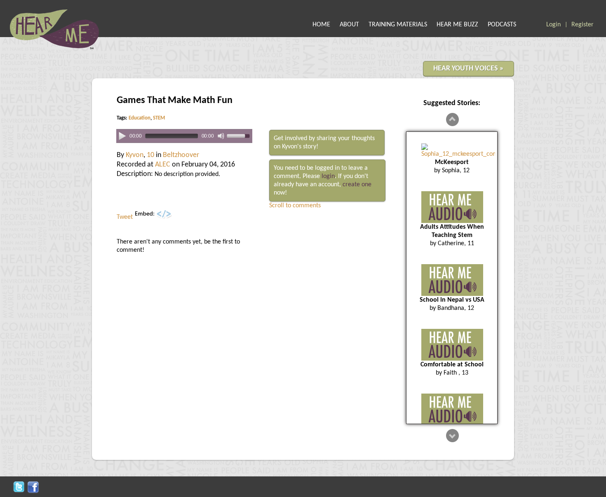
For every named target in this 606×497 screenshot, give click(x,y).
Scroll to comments (295, 205)
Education (139, 118)
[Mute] (221, 136)
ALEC (162, 165)
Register (582, 24)
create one (357, 184)
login (328, 176)
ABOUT (349, 24)
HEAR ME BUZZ (457, 24)
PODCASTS (502, 24)
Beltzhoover (181, 155)
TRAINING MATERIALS (398, 24)
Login (553, 24)
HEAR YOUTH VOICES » (468, 69)
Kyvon (134, 155)
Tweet (125, 217)
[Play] (122, 135)
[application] (184, 136)
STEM (159, 118)
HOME (321, 24)
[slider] (239, 135)
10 (150, 155)
